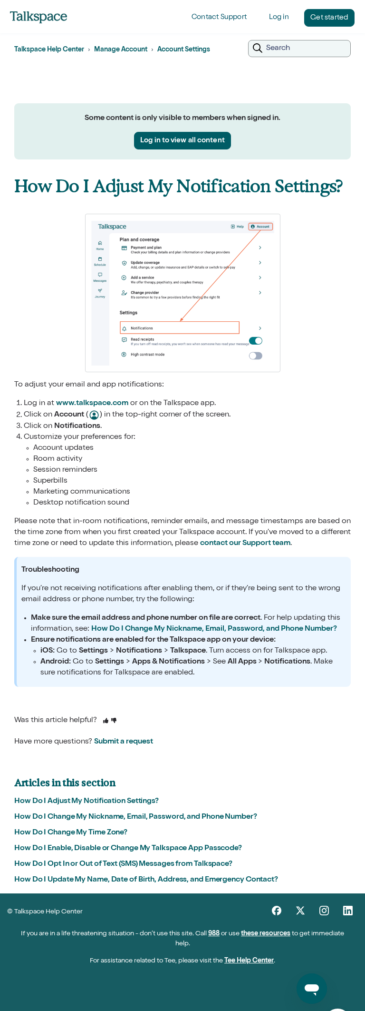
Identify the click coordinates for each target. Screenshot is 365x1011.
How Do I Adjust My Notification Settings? (86, 801)
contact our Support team (245, 543)
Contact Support (219, 17)
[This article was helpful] (106, 721)
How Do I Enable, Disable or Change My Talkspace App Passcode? (128, 848)
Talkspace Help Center (49, 50)
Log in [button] (279, 17)
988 (214, 934)
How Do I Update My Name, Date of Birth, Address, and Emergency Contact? (146, 880)
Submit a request (123, 742)
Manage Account (120, 50)
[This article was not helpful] (114, 721)
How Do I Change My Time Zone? (70, 833)
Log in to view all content (182, 140)
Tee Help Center (249, 961)
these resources (265, 934)
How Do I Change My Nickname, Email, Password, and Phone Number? (214, 629)
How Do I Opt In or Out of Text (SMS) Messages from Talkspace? (123, 864)
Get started (329, 17)
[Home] (38, 17)
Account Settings (183, 50)
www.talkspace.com (92, 403)
